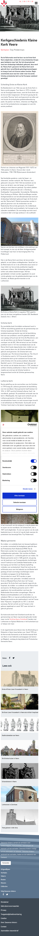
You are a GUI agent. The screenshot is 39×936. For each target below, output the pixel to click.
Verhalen (4, 873)
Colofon (4, 918)
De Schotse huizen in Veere (10, 758)
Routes (3, 880)
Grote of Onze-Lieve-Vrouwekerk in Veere (15, 689)
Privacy (3, 910)
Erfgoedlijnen (5, 869)
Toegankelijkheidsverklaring (11, 914)
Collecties (4, 886)
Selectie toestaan (19, 502)
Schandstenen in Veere (9, 781)
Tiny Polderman (17, 49)
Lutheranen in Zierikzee (9, 804)
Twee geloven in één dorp (10, 828)
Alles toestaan (19, 495)
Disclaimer (5, 902)
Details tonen (28, 489)
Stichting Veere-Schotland (18, 619)
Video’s (3, 876)
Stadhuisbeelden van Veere (10, 735)
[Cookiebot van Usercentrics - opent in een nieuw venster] (28, 425)
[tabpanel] (19, 15)
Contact (3, 927)
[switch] (34, 467)
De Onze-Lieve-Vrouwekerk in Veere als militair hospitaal (20, 712)
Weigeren (19, 509)
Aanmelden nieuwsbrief (9, 931)
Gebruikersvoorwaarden (10, 906)
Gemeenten (5, 863)
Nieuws (3, 883)
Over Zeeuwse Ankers (9, 922)
